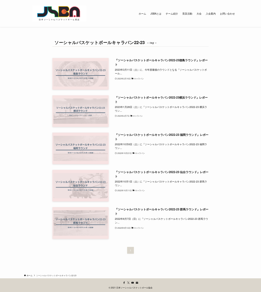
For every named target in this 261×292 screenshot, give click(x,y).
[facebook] (124, 282)
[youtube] (132, 282)
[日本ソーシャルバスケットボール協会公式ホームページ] (59, 13)
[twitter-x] (128, 282)
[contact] (136, 282)
